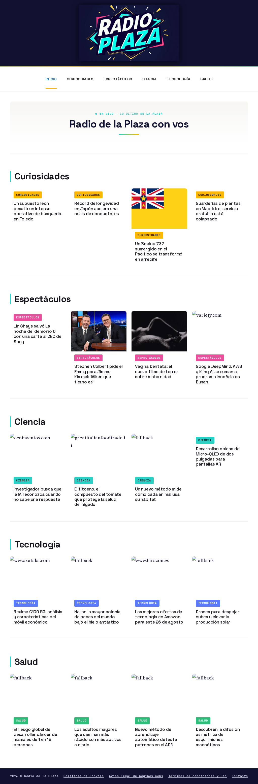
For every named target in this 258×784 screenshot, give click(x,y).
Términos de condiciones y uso (197, 776)
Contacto (240, 776)
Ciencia (149, 79)
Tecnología (178, 79)
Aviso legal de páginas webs (136, 776)
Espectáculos (118, 79)
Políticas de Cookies (83, 776)
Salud (206, 79)
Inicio (51, 79)
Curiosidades (80, 79)
